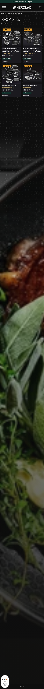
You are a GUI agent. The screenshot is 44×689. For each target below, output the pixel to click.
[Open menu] (4, 7)
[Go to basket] (40, 7)
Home (10, 13)
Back (4, 13)
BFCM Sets (18, 13)
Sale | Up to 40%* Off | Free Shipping (22, 2)
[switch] (5, 684)
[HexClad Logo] (22, 7)
